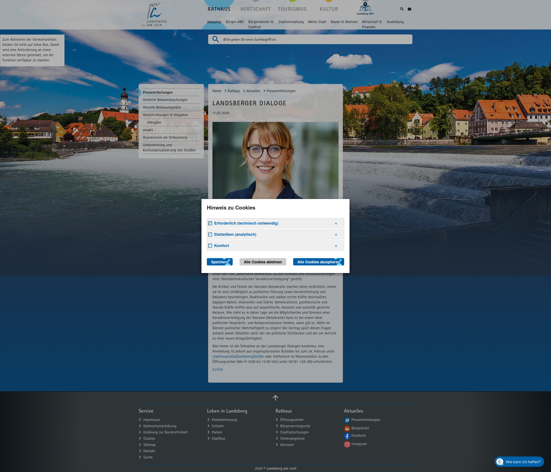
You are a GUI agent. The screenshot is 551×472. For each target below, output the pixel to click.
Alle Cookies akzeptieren (318, 261)
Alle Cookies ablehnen (263, 261)
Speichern (219, 261)
